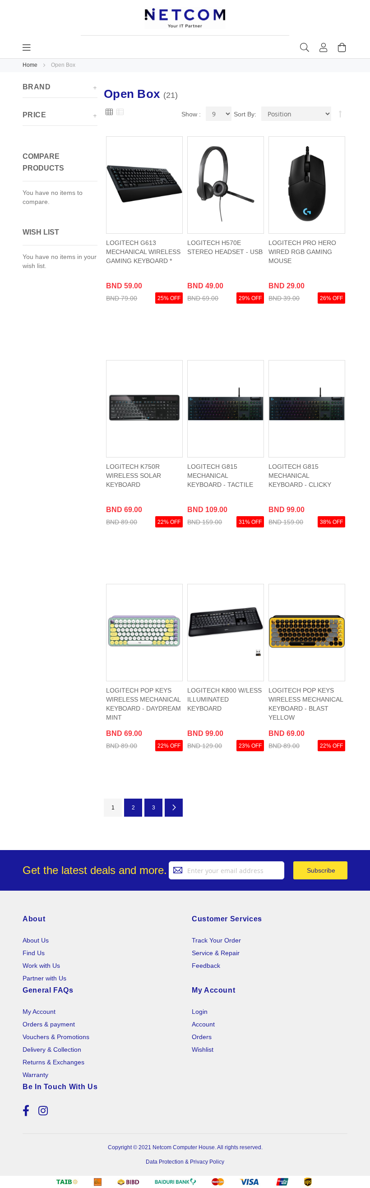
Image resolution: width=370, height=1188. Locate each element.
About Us (36, 940)
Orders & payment (49, 1024)
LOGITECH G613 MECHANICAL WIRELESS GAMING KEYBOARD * (143, 251)
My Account (39, 1011)
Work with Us (41, 965)
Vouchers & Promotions (56, 1036)
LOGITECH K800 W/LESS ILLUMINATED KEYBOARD (224, 699)
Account (203, 1024)
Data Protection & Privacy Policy (185, 1162)
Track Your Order (216, 940)
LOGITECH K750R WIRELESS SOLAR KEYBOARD (133, 475)
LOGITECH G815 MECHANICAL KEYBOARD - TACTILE (220, 475)
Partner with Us (44, 978)
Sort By (244, 114)
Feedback (206, 965)
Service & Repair (216, 953)
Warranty (35, 1074)
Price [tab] (34, 115)
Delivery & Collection (52, 1049)
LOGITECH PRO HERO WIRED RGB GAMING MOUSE (302, 251)
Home (31, 65)
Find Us (34, 953)
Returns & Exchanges (53, 1062)
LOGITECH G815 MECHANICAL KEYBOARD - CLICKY (299, 475)
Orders (202, 1036)
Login (200, 1011)
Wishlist (202, 1049)
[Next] (174, 808)
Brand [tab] (37, 87)
